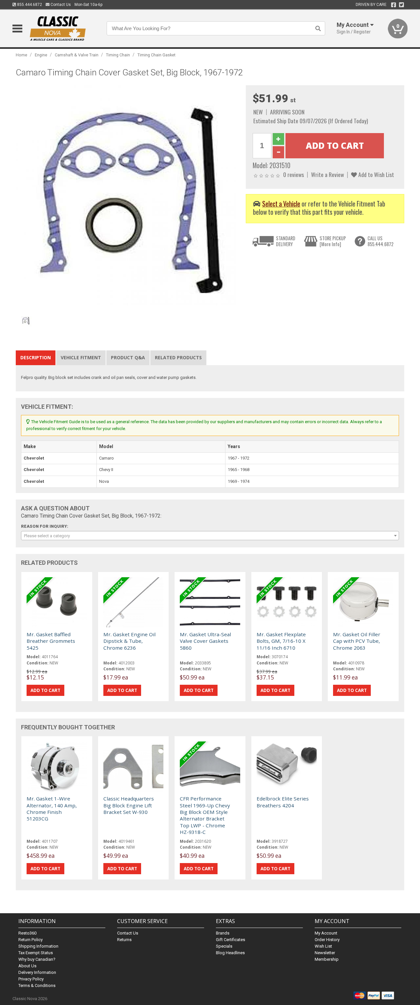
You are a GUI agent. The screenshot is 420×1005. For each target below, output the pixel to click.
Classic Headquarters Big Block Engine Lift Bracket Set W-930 (128, 805)
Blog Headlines (230, 952)
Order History (327, 939)
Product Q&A (128, 357)
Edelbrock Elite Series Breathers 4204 (283, 801)
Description (35, 357)
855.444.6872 (29, 4)
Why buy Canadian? (36, 959)
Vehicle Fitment (81, 357)
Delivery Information (37, 972)
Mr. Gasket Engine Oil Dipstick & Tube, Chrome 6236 (129, 641)
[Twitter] (401, 5)
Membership (327, 959)
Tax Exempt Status (35, 952)
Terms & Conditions (36, 985)
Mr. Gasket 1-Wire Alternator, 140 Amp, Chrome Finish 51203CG (52, 808)
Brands (222, 933)
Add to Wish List (375, 174)
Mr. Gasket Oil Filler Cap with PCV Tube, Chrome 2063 (356, 641)
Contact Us (60, 4)
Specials (224, 946)
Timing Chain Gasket (156, 54)
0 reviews (293, 174)
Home (21, 54)
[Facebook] (393, 5)
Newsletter (325, 952)
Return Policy (30, 939)
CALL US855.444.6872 (380, 241)
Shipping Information (38, 946)
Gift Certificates (230, 939)
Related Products (178, 357)
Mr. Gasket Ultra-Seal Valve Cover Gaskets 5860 (205, 641)
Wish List (323, 946)
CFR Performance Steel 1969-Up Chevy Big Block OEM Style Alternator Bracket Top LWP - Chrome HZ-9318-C (205, 815)
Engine (41, 54)
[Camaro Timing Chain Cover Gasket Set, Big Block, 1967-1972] (127, 196)
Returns (124, 939)
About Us (27, 965)
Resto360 (27, 933)
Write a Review (327, 174)
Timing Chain (118, 54)
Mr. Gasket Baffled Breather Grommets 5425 (51, 641)
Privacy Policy (31, 978)
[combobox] (210, 535)
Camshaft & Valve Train (76, 54)
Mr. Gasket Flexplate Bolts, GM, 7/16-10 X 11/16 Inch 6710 (281, 641)
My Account (326, 933)
